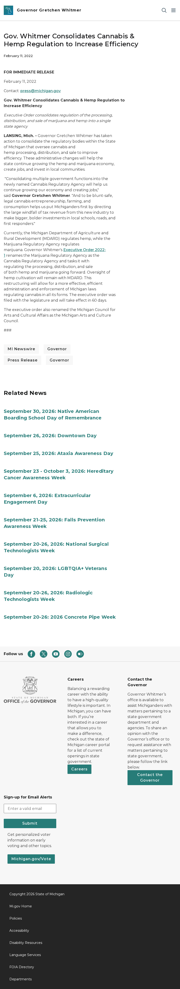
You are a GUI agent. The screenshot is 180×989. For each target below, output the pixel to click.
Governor (57, 349)
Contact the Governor (150, 777)
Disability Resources (25, 943)
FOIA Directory (21, 967)
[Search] (164, 10)
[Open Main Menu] (173, 10)
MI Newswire (21, 349)
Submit (30, 823)
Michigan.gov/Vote (31, 859)
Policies (15, 918)
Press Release (23, 360)
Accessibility (19, 930)
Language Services (25, 955)
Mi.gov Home (20, 906)
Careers (79, 769)
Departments (20, 979)
